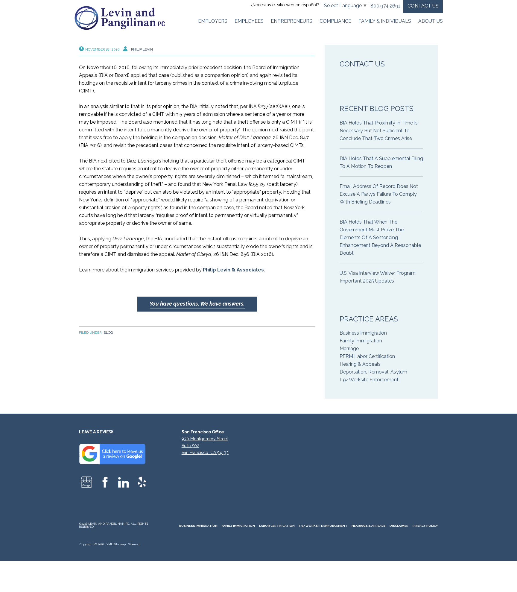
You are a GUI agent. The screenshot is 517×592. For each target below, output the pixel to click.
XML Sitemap (116, 544)
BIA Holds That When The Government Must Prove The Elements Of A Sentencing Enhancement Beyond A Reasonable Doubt (380, 237)
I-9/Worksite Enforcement (369, 379)
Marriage (349, 348)
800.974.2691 (385, 6)
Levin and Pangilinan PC (122, 18)
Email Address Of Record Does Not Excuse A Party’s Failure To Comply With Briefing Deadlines (379, 194)
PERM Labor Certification (367, 356)
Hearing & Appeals (360, 364)
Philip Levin (142, 49)
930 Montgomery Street (205, 438)
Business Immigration (363, 333)
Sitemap (134, 544)
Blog (108, 332)
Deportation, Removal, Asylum (373, 372)
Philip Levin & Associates (233, 270)
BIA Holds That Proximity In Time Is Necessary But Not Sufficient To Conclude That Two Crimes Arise (379, 130)
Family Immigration (361, 341)
